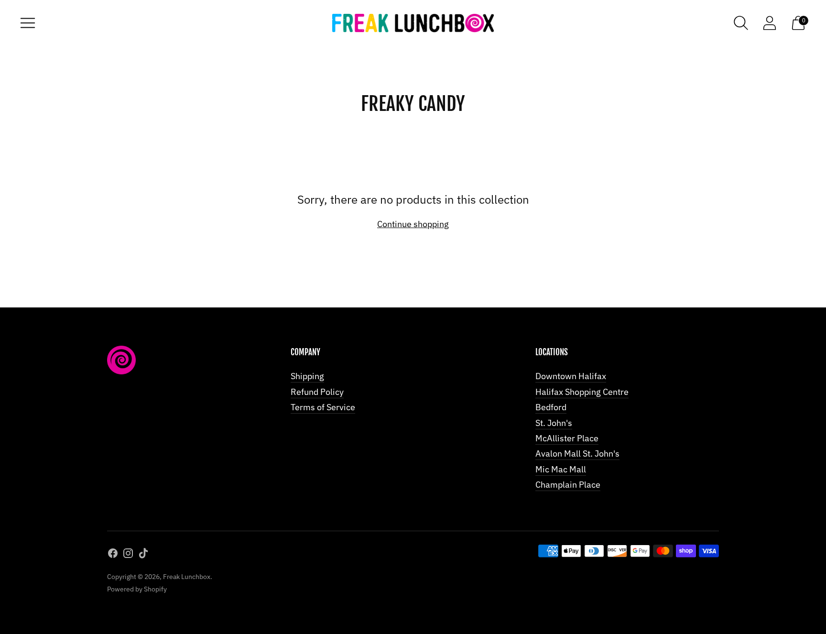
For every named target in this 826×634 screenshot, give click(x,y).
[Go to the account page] (769, 23)
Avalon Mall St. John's (577, 453)
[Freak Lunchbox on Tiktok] (143, 555)
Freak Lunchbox (186, 576)
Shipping (307, 376)
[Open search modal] (741, 23)
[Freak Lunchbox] (413, 23)
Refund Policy (317, 391)
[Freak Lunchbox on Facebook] (113, 555)
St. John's (553, 422)
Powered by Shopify (137, 589)
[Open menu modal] (27, 23)
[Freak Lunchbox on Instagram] (128, 555)
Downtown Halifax (570, 376)
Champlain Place (567, 484)
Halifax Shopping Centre (582, 391)
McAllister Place (566, 438)
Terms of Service (323, 407)
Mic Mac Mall (560, 469)
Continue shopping (413, 224)
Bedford (550, 407)
